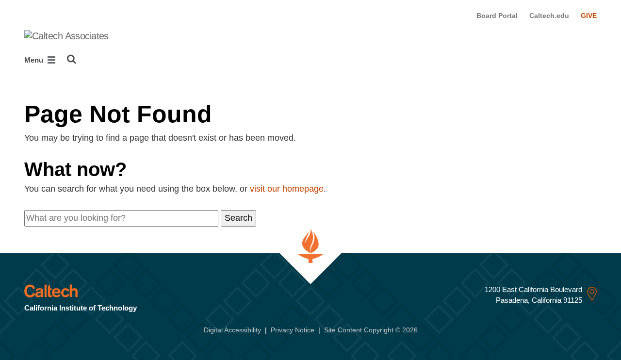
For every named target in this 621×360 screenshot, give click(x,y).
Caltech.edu (549, 15)
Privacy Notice (292, 330)
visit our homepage (287, 189)
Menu (34, 60)
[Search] (71, 59)
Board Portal (497, 15)
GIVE (589, 15)
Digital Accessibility (232, 330)
